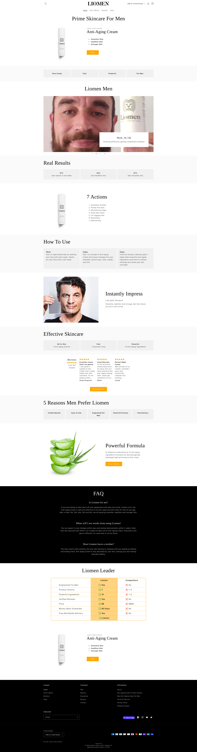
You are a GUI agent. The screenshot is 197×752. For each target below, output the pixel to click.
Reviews (46, 696)
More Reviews (98, 389)
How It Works (114, 464)
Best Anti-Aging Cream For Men (128, 696)
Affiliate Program (123, 706)
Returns (83, 699)
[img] (72, 362)
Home (45, 689)
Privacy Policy (122, 702)
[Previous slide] (92, 153)
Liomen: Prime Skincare (55, 741)
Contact (83, 702)
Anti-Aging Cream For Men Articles (129, 693)
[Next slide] (100, 153)
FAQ (81, 689)
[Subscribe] (77, 717)
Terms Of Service (123, 699)
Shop (93, 52)
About (119, 689)
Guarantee (84, 696)
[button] (45, 3)
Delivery (83, 693)
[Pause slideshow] (104, 153)
